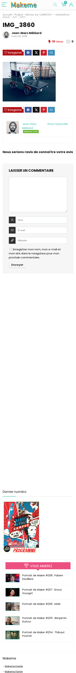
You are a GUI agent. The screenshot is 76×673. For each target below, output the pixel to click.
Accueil (7, 14)
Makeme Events (14, 666)
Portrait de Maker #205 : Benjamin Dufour (44, 619)
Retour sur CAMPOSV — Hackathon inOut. (36, 16)
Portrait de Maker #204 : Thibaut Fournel (43, 634)
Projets (18, 14)
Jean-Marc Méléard (26, 33)
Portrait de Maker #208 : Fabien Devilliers (42, 577)
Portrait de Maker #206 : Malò (41, 604)
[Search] (55, 5)
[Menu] (4, 5)
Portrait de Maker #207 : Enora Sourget (42, 591)
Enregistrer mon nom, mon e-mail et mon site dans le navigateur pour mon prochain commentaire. (35, 253)
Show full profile (57, 124)
